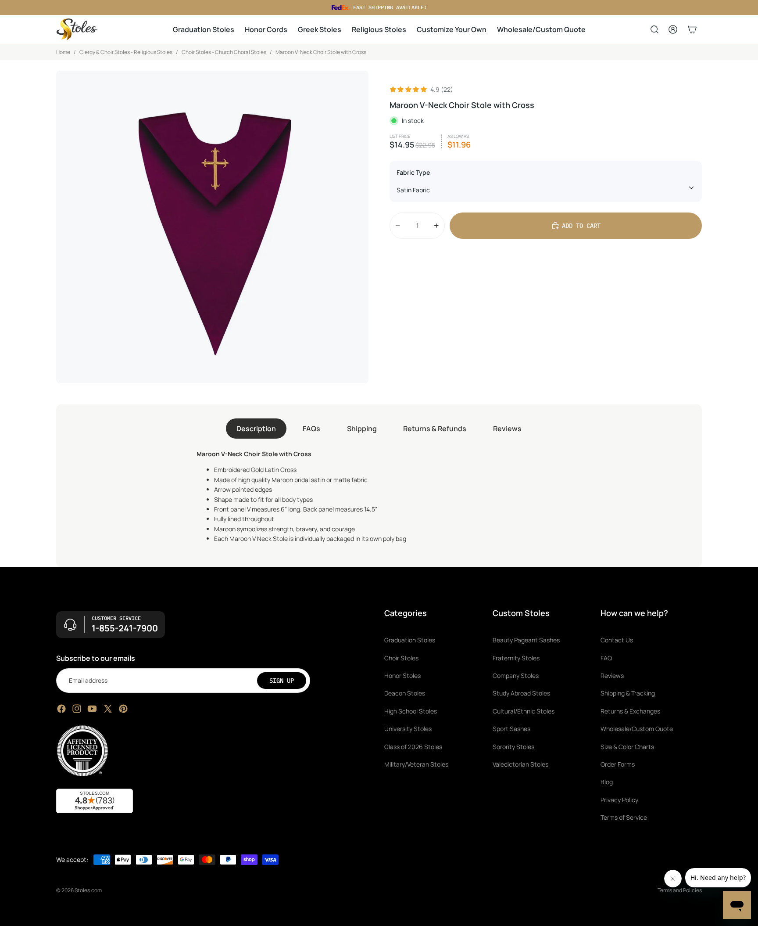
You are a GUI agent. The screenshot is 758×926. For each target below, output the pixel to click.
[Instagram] (77, 708)
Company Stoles (516, 675)
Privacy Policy (619, 800)
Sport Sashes (511, 729)
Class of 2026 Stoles (413, 746)
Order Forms (618, 764)
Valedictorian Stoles (520, 764)
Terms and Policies (680, 890)
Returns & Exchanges (630, 711)
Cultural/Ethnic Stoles (523, 711)
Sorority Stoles (513, 746)
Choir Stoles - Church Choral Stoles (224, 52)
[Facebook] (61, 708)
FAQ (606, 658)
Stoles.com (88, 890)
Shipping (362, 428)
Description (256, 428)
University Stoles (408, 729)
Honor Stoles (402, 675)
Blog (607, 782)
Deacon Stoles (404, 693)
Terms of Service (624, 818)
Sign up (281, 681)
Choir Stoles (401, 658)
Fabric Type (413, 172)
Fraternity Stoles (516, 658)
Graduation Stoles (409, 640)
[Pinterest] (123, 708)
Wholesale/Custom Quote (637, 729)
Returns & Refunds (434, 428)
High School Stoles (410, 711)
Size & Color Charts (627, 746)
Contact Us (617, 640)
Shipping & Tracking (628, 693)
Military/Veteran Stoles (416, 764)
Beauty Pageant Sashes (526, 640)
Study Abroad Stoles (521, 693)
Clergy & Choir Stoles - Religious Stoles (125, 52)
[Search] (654, 29)
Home (63, 52)
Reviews (507, 428)
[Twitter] (108, 708)
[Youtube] (92, 708)
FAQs (311, 428)
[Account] (673, 29)
